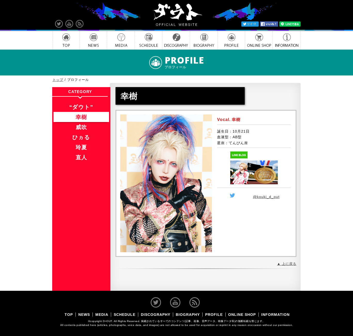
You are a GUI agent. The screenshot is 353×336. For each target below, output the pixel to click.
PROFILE (231, 40)
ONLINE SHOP (259, 40)
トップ (57, 80)
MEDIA (121, 40)
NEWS (93, 40)
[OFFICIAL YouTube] (69, 24)
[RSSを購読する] (79, 24)
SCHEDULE (148, 40)
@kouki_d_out (266, 197)
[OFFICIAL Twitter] (59, 24)
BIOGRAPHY (204, 40)
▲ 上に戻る (286, 264)
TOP (66, 40)
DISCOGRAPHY (176, 40)
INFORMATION (287, 40)
